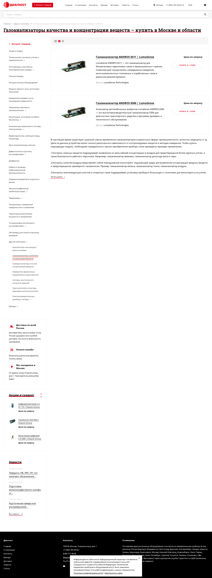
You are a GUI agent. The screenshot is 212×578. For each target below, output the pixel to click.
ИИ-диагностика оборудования (23, 82)
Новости (125, 5)
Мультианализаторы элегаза (22, 145)
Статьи (135, 5)
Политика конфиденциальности (88, 573)
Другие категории (21, 24)
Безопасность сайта (113, 573)
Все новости (14, 514)
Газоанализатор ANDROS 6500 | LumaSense (125, 103)
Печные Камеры (16, 76)
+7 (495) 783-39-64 (173, 5)
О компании (80, 5)
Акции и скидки (16, 51)
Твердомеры (14, 198)
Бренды (104, 5)
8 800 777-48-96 (69, 553)
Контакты (93, 5)
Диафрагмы (14, 160)
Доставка (115, 5)
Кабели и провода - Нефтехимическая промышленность (17, 170)
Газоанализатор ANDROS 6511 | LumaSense (125, 57)
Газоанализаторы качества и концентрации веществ (25, 257)
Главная (68, 5)
